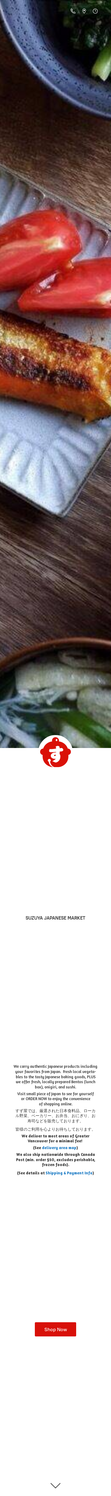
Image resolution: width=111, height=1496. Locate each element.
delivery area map (59, 1147)
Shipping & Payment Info (69, 1173)
